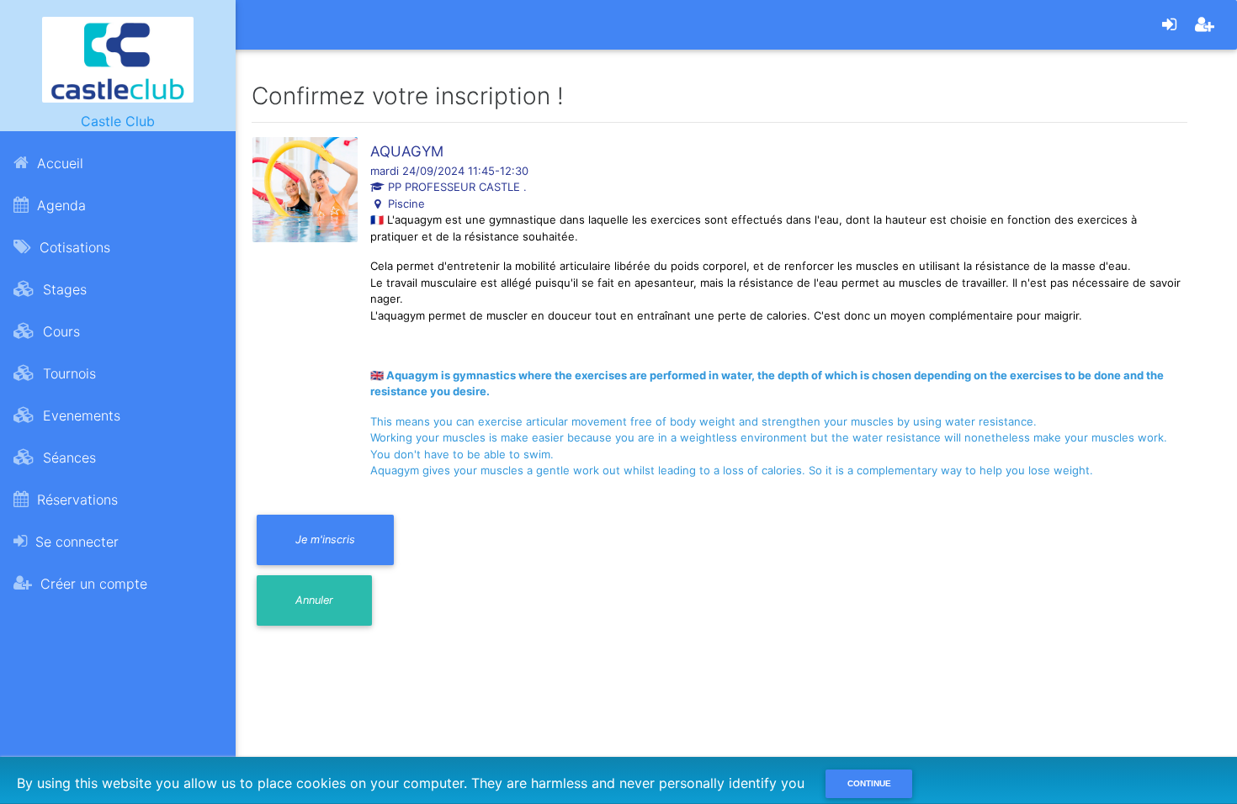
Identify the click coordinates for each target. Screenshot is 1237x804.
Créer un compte (91, 583)
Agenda (59, 205)
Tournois (67, 373)
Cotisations (72, 247)
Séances (67, 457)
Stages (63, 289)
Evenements (79, 415)
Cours (59, 331)
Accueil (58, 163)
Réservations (75, 499)
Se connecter (75, 541)
